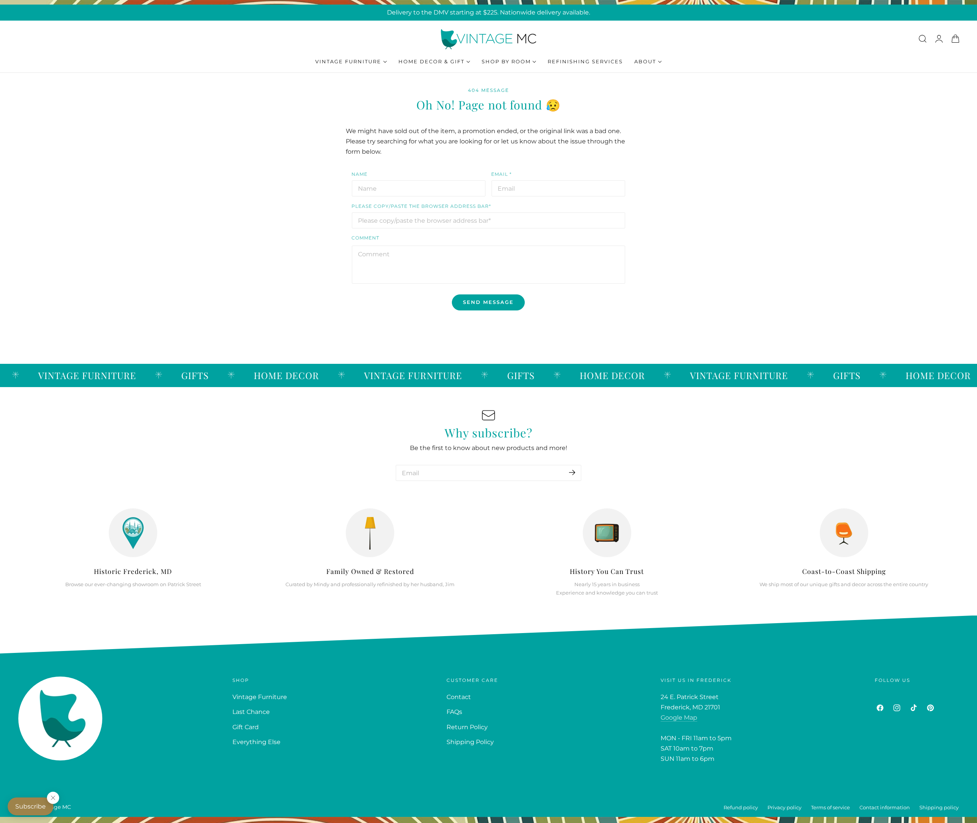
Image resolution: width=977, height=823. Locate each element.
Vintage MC (55, 807)
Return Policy (467, 727)
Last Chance (251, 711)
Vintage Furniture (259, 697)
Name (359, 174)
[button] (922, 38)
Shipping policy (939, 807)
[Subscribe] (572, 472)
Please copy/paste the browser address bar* (421, 206)
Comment (365, 238)
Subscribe (30, 806)
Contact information (884, 807)
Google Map (679, 717)
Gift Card (245, 727)
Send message (488, 302)
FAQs (454, 711)
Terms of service (830, 807)
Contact (459, 697)
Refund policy (741, 807)
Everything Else (256, 742)
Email (501, 174)
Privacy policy (784, 807)
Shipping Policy (470, 742)
